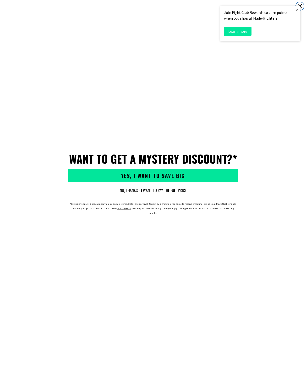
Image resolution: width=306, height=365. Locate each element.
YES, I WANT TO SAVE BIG (153, 175)
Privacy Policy (124, 208)
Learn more (237, 31)
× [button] (296, 10)
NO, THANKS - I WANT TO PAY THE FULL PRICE (153, 190)
